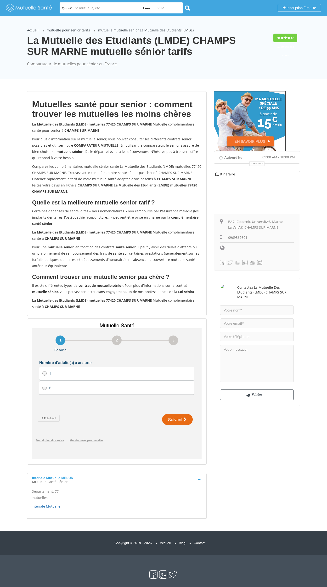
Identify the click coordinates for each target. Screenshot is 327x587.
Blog (182, 543)
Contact (199, 543)
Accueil (33, 30)
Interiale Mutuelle (46, 506)
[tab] (117, 479)
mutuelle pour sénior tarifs (68, 30)
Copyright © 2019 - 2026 (133, 543)
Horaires (258, 163)
